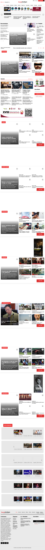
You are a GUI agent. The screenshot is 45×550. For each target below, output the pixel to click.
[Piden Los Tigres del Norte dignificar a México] (10, 405)
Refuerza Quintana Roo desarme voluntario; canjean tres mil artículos (28, 98)
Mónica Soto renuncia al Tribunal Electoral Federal (40, 34)
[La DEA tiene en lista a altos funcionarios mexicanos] (38, 317)
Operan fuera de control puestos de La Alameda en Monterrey (25, 176)
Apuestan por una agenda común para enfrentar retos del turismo (17, 17)
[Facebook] (38, 48)
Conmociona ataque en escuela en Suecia (36, 17)
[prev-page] (2, 15)
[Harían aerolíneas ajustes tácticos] (10, 223)
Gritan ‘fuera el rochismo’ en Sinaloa (24, 61)
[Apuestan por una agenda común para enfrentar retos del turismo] (6, 85)
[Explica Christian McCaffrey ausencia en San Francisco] (25, 362)
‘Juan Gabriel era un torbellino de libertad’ (25, 403)
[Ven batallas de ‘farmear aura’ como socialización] (25, 136)
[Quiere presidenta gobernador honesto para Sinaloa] (31, 25)
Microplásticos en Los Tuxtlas (37, 277)
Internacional (21, 321)
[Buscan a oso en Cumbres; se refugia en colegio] (10, 178)
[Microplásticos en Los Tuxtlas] (38, 272)
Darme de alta (38, 521)
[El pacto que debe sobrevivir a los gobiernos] (10, 269)
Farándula (21, 401)
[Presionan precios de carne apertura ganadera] (25, 215)
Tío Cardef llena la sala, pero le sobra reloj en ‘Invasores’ (25, 414)
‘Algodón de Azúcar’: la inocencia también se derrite (38, 414)
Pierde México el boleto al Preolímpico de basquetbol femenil (4, 35)
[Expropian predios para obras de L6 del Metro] (25, 181)
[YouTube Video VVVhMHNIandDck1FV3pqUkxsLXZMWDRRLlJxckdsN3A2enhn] (18, 485)
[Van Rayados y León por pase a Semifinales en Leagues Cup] (10, 359)
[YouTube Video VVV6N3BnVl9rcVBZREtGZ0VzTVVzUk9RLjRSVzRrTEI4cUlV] (18, 472)
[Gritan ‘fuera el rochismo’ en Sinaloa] (25, 55)
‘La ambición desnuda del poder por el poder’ (25, 267)
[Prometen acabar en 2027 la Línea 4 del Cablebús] (25, 126)
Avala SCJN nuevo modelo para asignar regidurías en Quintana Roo (17, 34)
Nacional (28, 28)
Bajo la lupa (21, 265)
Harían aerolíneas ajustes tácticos (8, 226)
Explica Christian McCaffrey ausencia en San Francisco (24, 368)
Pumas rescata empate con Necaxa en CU (4, 28)
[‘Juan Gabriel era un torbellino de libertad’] (25, 397)
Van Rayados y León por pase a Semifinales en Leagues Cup (9, 363)
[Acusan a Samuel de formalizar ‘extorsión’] (38, 181)
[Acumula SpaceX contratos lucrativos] (25, 317)
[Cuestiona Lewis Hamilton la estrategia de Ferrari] (38, 351)
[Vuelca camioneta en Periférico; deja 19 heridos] (38, 55)
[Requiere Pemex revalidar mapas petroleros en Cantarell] (28, 85)
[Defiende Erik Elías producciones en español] (38, 397)
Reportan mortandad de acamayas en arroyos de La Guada (6, 104)
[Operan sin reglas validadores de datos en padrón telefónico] (38, 215)
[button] (7, 2)
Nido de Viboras (35, 265)
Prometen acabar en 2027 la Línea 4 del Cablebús (25, 132)
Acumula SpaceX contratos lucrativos (24, 323)
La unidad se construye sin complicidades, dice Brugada (37, 142)
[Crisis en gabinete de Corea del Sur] (10, 314)
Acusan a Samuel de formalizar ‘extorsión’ (37, 187)
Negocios (20, 219)
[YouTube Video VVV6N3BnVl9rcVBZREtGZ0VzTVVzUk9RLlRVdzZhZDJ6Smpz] (27, 472)
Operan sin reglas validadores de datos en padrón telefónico (38, 221)
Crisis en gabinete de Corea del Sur (7, 17)
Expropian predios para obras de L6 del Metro (25, 187)
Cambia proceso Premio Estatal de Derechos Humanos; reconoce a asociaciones (40, 31)
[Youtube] (43, 48)
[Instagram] (40, 48)
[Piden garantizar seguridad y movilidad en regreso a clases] (38, 170)
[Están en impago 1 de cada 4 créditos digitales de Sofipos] (25, 226)
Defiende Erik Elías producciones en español (38, 403)
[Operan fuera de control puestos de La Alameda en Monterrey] (25, 170)
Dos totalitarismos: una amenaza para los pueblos (40, 38)
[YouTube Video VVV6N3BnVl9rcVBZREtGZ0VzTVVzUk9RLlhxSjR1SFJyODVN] (37, 472)
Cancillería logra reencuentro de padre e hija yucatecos (6, 101)
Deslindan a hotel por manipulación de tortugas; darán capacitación (5, 98)
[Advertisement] (22, 157)
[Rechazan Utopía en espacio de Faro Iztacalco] (38, 126)
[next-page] (43, 15)
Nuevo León (21, 174)
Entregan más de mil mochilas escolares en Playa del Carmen (17, 104)
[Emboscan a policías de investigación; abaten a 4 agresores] (17, 85)
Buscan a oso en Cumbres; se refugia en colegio (10, 182)
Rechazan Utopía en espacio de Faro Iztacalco (37, 132)
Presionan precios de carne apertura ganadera (24, 221)
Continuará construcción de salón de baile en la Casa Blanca (38, 312)
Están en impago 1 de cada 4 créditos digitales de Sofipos (24, 232)
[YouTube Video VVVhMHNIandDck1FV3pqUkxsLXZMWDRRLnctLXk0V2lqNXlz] (37, 485)
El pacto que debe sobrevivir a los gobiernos (9, 272)
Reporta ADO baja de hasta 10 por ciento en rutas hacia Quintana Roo (17, 101)
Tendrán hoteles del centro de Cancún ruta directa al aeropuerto (17, 98)
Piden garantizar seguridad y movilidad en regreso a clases (37, 176)
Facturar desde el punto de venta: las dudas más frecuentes (38, 232)
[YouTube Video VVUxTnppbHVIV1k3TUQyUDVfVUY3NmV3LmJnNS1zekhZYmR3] (27, 499)
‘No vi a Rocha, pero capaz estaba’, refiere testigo (40, 27)
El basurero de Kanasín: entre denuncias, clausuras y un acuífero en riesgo (24, 278)
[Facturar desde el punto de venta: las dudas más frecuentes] (38, 226)
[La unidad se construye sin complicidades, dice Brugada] (38, 136)
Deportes (21, 355)
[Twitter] (42, 48)
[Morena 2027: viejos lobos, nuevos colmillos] (38, 261)
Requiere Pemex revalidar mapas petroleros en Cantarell (26, 91)
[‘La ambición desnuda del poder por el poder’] (25, 261)
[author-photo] (1, 94)
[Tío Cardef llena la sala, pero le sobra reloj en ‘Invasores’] (25, 408)
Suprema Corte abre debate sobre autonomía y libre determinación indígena (40, 42)
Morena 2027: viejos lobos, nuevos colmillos (37, 267)
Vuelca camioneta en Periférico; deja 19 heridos (37, 61)
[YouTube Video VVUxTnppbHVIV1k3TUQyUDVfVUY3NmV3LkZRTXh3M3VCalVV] (37, 499)
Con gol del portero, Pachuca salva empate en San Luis (5, 31)
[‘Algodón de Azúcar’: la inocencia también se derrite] (38, 408)
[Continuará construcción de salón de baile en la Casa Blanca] (38, 306)
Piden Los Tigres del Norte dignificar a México (9, 409)
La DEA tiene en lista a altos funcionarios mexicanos (37, 323)
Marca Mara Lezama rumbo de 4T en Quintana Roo (28, 103)
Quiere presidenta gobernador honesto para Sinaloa (31, 30)
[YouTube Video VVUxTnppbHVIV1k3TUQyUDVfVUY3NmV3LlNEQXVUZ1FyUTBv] (18, 499)
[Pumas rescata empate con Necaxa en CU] (38, 362)
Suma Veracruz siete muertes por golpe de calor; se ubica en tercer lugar (28, 101)
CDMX (33, 59)
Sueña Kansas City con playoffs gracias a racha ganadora (24, 357)
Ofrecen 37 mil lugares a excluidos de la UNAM (31, 40)
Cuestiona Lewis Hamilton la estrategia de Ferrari (37, 357)
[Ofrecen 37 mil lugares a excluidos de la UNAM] (31, 35)
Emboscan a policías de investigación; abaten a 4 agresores (27, 17)
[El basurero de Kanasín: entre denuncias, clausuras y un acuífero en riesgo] (25, 272)
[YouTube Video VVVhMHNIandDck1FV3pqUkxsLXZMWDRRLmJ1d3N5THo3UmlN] (27, 485)
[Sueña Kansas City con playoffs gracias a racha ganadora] (25, 351)
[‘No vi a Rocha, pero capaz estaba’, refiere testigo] (38, 66)
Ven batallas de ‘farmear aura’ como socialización (24, 142)
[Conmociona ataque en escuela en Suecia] (25, 306)
